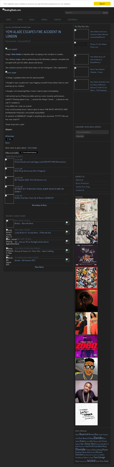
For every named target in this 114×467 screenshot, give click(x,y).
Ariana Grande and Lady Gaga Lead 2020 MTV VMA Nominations (40, 162)
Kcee (97, 444)
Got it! (102, 3)
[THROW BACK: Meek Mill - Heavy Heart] (86, 288)
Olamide (80, 449)
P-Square (89, 450)
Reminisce (91, 452)
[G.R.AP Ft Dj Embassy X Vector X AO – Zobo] (86, 356)
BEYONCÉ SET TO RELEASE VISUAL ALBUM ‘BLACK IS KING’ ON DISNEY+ (39, 190)
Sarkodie (79, 454)
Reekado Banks (81, 452)
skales (102, 455)
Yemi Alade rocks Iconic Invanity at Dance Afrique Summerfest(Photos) (99, 34)
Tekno (85, 457)
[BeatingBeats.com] (12, 9)
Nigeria (21, 220)
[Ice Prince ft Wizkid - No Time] (86, 402)
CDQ (76, 438)
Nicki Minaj (102, 446)
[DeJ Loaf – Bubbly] (86, 311)
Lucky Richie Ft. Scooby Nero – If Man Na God (33, 232)
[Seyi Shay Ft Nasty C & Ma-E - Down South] (86, 334)
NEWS (20, 19)
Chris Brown (83, 438)
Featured (17, 239)
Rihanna (99, 452)
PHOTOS (57, 19)
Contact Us (80, 190)
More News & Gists (39, 205)
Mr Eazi (95, 446)
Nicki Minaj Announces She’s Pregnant (30, 171)
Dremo (87, 441)
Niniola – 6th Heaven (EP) (25, 260)
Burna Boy (93, 434)
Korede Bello (103, 444)
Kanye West (90, 443)
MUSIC (32, 19)
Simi (98, 455)
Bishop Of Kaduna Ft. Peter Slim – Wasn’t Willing (34, 251)
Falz (91, 441)
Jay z (82, 443)
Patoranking (97, 450)
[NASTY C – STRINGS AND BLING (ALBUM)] (86, 243)
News (10, 27)
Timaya (90, 457)
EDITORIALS (72, 19)
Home (6, 27)
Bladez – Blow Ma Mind (24, 223)
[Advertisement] (92, 107)
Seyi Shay (86, 455)
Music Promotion (82, 183)
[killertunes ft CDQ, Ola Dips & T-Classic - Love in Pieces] (86, 266)
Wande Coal (83, 461)
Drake (82, 441)
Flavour (96, 441)
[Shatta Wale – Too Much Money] (86, 379)
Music (16, 220)
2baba (77, 434)
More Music (39, 267)
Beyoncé (83, 434)
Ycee (97, 461)
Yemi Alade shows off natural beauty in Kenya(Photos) (97, 59)
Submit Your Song (83, 187)
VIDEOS (44, 19)
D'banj (90, 438)
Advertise (79, 180)
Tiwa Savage (99, 457)
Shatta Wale (92, 455)
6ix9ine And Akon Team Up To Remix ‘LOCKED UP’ (34, 198)
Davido (98, 438)
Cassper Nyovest (103, 434)
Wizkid (91, 461)
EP (15, 257)
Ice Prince (103, 441)
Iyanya (77, 444)
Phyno (105, 449)
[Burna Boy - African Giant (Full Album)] (86, 220)
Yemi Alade (32, 148)
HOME (8, 19)
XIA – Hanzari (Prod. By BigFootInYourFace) (32, 242)
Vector (77, 461)
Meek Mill (89, 446)
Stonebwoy (79, 457)
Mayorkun (82, 446)
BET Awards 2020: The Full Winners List (31, 180)
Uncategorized (35, 248)
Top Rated (27, 220)
